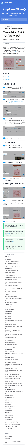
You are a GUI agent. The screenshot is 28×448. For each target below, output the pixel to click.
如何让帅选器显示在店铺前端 (11, 285)
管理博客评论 (8, 404)
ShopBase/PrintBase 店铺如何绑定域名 (14, 392)
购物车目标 (7, 294)
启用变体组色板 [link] (7, 79)
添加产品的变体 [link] (8, 436)
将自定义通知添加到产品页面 (11, 359)
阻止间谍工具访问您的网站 (11, 347)
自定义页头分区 (8, 268)
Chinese (17, 39)
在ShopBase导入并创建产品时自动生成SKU (13, 365)
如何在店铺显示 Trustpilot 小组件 (13, 376)
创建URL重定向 (8, 311)
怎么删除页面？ (8, 419)
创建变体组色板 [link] (8, 76)
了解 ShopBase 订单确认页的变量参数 (14, 383)
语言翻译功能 (8, 412)
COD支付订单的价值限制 (10, 362)
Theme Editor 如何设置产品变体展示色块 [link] (13, 441)
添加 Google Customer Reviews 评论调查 (13, 371)
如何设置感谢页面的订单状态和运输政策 (13, 321)
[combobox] (12, 44)
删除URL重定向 (8, 349)
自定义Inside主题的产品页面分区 (12, 261)
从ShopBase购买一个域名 (11, 368)
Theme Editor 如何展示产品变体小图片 (13, 288)
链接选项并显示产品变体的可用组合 (13, 277)
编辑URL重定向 (8, 313)
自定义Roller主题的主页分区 (11, 270)
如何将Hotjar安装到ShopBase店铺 (13, 374)
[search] (14, 20)
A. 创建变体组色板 (10, 84)
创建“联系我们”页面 (9, 351)
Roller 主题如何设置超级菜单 (11, 263)
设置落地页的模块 (9, 410)
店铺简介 (9, 26)
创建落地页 (7, 400)
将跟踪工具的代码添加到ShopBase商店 (13, 335)
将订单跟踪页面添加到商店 (11, 302)
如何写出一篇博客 (9, 395)
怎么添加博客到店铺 (9, 397)
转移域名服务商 (8, 428)
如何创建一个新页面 (9, 307)
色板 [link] (13, 241)
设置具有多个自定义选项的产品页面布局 (13, 282)
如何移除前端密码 (9, 340)
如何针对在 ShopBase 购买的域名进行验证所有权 (14, 386)
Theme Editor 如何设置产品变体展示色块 (13, 299)
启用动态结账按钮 (9, 304)
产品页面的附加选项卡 (10, 275)
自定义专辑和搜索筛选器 (10, 337)
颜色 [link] (16, 51)
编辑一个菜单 (8, 318)
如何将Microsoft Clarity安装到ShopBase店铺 (12, 331)
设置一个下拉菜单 (9, 417)
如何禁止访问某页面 (9, 309)
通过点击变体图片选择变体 (11, 279)
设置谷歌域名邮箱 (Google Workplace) (11, 407)
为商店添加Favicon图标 (10, 324)
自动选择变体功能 (9, 381)
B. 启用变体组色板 (10, 142)
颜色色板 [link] (8, 233)
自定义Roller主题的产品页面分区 (12, 266)
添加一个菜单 (8, 316)
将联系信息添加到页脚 (10, 272)
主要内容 (7, 73)
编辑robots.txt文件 (9, 357)
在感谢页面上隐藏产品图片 (11, 344)
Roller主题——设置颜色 (10, 291)
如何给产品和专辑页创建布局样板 (12, 424)
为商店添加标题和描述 (10, 342)
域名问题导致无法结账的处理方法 (12, 378)
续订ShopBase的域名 (10, 389)
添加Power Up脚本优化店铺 (11, 422)
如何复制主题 (8, 259)
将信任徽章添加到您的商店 (11, 296)
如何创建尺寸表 (8, 402)
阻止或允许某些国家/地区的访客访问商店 (14, 354)
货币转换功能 (8, 256)
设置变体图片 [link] (8, 438)
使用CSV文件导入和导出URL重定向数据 (13, 327)
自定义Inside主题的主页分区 (11, 426)
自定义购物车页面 (9, 415)
